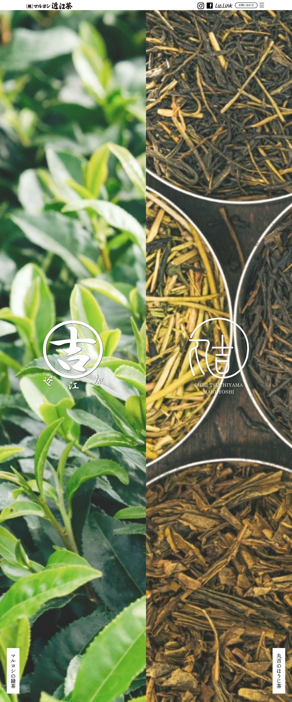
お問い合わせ (246, 5)
